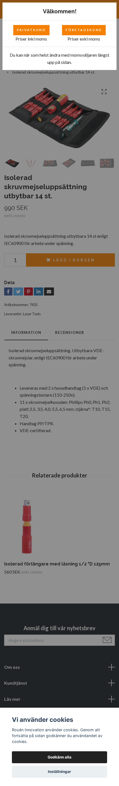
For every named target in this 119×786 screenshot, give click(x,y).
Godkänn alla (59, 757)
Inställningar (59, 771)
